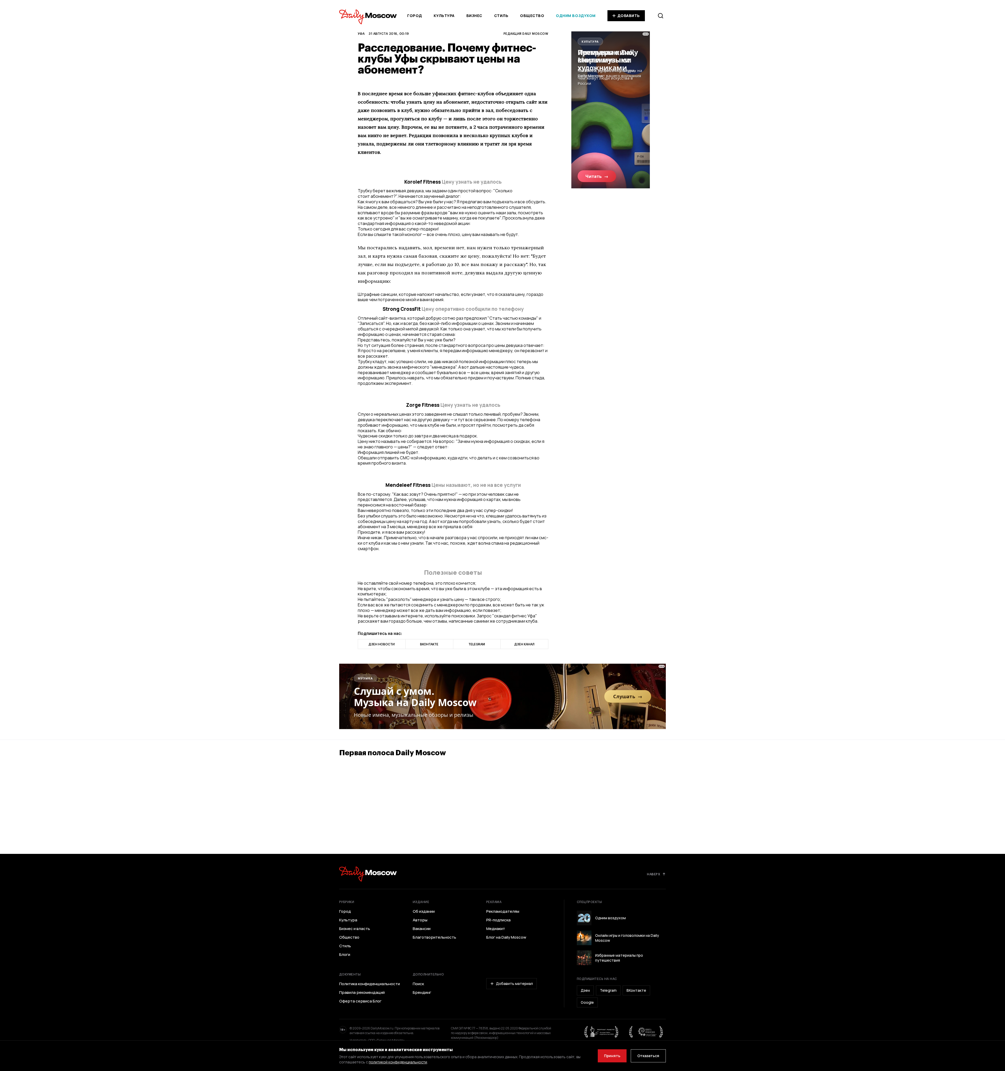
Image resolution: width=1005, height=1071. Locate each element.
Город (414, 15)
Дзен (585, 990)
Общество (532, 15)
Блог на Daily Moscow (506, 937)
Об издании (424, 911)
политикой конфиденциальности (398, 1061)
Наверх (653, 874)
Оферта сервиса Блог (360, 1001)
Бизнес (474, 15)
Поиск (418, 984)
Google (587, 1002)
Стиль (501, 15)
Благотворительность (434, 937)
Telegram (608, 990)
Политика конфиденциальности (369, 984)
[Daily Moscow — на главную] (368, 873)
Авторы (420, 920)
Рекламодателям (502, 911)
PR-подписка (498, 920)
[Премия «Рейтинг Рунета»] (601, 1032)
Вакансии (422, 928)
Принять (612, 1055)
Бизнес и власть (354, 928)
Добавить (628, 15)
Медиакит (495, 928)
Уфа (361, 33)
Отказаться (648, 1055)
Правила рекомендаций (362, 992)
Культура (444, 15)
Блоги (344, 954)
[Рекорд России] (646, 1032)
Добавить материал (514, 983)
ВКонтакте (636, 990)
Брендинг (422, 992)
